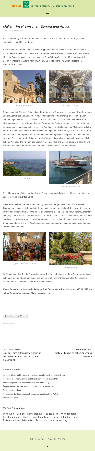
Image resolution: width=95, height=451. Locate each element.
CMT (25, 417)
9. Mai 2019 (6, 31)
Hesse (55, 417)
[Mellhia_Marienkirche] (24, 101)
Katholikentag (34, 413)
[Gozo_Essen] (24, 260)
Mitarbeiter (27, 420)
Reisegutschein (11, 420)
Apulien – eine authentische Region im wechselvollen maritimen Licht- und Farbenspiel (22, 355)
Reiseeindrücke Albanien (13, 390)
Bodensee (41, 420)
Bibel (75, 417)
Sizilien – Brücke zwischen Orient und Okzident (73, 353)
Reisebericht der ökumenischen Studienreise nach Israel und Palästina (31, 394)
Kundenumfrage (11, 417)
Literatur (65, 417)
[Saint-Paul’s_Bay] (24, 174)
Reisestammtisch (40, 417)
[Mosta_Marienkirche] (70, 101)
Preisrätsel (8, 413)
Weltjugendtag (69, 413)
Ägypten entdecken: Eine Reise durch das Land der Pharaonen (28, 386)
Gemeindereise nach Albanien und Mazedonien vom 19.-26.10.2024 (30, 379)
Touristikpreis (52, 413)
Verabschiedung (58, 420)
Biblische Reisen (19, 31)
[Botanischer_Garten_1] (70, 263)
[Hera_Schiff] (70, 182)
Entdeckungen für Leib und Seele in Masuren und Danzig (26, 382)
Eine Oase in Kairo (10, 398)
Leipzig (21, 413)
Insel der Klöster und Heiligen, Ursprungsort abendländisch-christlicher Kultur (34, 375)
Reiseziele (12, 324)
